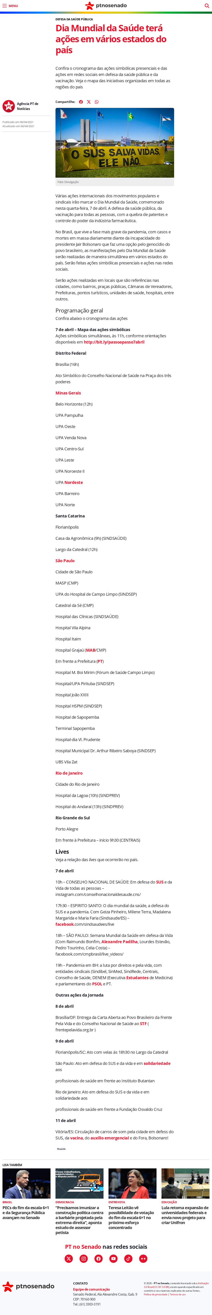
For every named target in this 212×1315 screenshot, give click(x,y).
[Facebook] (81, 102)
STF (143, 1023)
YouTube (113, 1259)
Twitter (69, 1259)
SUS (160, 882)
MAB (90, 650)
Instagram (84, 1259)
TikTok (128, 1259)
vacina (76, 1138)
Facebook (98, 1259)
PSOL (97, 984)
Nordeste (73, 482)
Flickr (143, 1259)
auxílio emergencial (109, 1138)
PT (100, 661)
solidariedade (157, 1063)
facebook (64, 924)
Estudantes (137, 977)
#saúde (61, 1149)
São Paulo (65, 560)
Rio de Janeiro (68, 773)
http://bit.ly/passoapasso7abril (114, 342)
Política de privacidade (155, 1294)
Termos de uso (178, 1294)
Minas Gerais (68, 393)
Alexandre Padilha (119, 941)
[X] (89, 102)
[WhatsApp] (97, 102)
